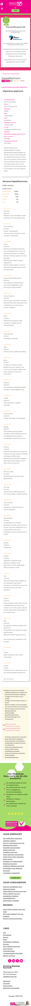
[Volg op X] (9, 960)
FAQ (4, 933)
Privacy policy (7, 986)
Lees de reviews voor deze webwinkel (14, 87)
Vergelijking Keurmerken (11, 848)
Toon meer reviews (8, 679)
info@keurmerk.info (10, 977)
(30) (17, 197)
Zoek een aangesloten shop (12, 887)
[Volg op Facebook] (17, 960)
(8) (17, 199)
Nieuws (5, 937)
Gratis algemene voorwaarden (13, 855)
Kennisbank (7, 935)
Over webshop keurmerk (11, 946)
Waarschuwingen (9, 889)
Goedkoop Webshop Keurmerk (13, 866)
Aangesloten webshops (11, 942)
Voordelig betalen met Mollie (13, 953)
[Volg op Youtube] (21, 960)
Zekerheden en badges (11, 901)
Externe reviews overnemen (12, 918)
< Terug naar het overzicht (10, 74)
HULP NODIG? (21, 1003)
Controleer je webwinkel (11, 873)
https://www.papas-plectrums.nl (15, 134)
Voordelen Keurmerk (10, 852)
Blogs (5, 939)
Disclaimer (6, 981)
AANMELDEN (15, 878)
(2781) (16, 191)
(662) (16, 194)
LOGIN (15, 10)
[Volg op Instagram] (13, 960)
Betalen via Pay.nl (9, 956)
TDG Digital (11, 996)
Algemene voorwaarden (11, 988)
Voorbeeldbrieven (9, 898)
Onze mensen (8, 949)
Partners (6, 944)
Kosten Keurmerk (9, 850)
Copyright (6, 983)
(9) (17, 202)
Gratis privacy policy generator (13, 857)
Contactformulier (9, 951)
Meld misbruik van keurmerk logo (14, 891)
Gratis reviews (8, 859)
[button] (2, 9)
